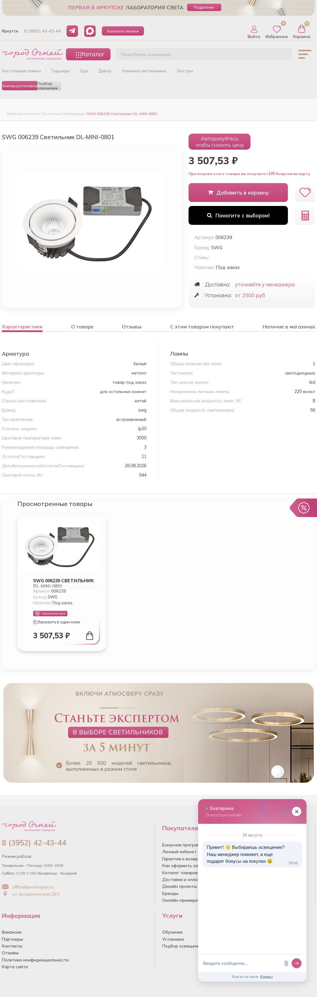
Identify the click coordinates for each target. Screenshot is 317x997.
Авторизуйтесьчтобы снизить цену (219, 141)
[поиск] (280, 56)
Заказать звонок (123, 31)
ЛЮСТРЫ (184, 70)
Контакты (12, 945)
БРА (84, 70)
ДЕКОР (104, 70)
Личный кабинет (179, 851)
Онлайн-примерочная (184, 900)
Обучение (172, 932)
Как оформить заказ (183, 865)
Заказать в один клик (58, 621)
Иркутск (10, 30)
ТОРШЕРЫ (60, 70)
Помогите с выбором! (242, 215)
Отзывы (10, 952)
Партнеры (12, 939)
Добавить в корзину (242, 192)
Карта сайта (15, 966)
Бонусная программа (183, 844)
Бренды (170, 893)
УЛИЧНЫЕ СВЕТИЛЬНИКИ (144, 70)
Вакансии (11, 932)
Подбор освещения (47, 85)
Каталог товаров (180, 872)
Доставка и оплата (182, 879)
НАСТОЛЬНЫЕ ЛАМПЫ (21, 70)
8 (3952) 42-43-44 (42, 30)
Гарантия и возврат (182, 858)
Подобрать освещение (146, 54)
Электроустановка (19, 85)
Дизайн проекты (179, 886)
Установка (173, 939)
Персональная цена (53, 613)
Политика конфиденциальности (35, 959)
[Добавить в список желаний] (305, 192)
